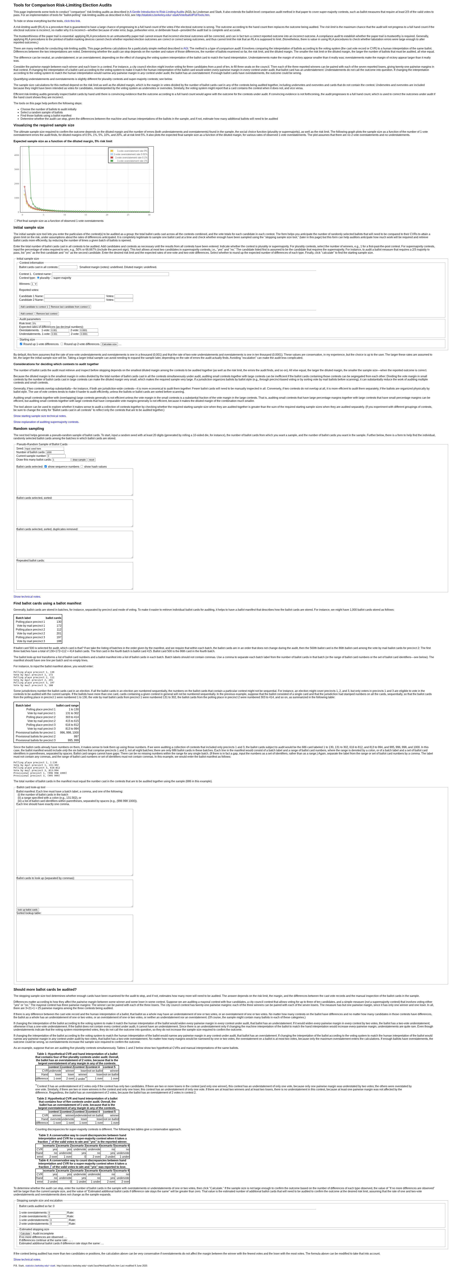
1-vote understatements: (34, 1219)
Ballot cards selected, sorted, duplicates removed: (47, 529)
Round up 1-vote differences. (41, 344)
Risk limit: (25, 323)
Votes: (110, 296)
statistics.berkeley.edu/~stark (40, 1265)
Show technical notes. (27, 596)
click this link (72, 21)
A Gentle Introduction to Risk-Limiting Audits (157, 11)
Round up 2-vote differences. (82, 344)
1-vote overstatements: (33, 1212)
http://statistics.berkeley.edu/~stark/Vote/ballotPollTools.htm (172, 15)
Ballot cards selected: (29, 466)
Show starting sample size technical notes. (40, 415)
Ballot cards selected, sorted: (34, 497)
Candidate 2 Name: (31, 299)
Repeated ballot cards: (30, 560)
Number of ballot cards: (30, 452)
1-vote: (45, 330)
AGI (185, 48)
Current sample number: (31, 455)
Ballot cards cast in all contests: (38, 267)
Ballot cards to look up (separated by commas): (45, 878)
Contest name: (42, 273)
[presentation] (50, 1141)
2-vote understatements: (34, 1223)
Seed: (20, 448)
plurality (45, 277)
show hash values (95, 466)
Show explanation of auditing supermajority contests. (46, 421)
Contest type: (27, 277)
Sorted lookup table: (28, 913)
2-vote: (74, 330)
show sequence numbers (63, 466)
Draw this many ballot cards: (34, 459)
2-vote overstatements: (33, 1216)
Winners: (25, 283)
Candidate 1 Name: (31, 296)
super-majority (62, 277)
